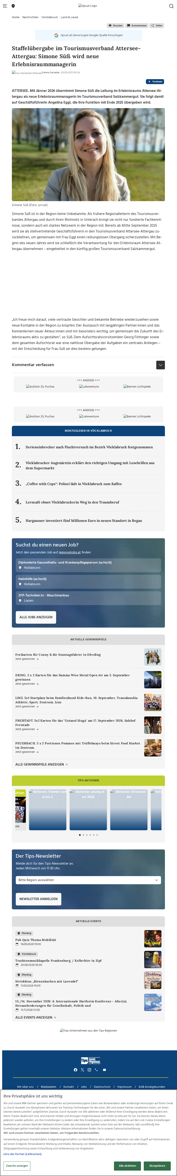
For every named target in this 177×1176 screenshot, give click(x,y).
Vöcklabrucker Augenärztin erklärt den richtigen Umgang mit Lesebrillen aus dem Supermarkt (90, 465)
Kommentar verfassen (33, 365)
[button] (6, 6)
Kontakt (68, 1087)
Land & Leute (69, 17)
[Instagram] (89, 1070)
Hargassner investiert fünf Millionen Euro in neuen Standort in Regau (84, 520)
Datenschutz (102, 1087)
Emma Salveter (51, 72)
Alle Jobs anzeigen (35, 617)
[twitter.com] (82, 1070)
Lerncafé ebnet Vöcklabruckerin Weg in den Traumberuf (72, 502)
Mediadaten (48, 1087)
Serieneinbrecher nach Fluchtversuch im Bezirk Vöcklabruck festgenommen (89, 447)
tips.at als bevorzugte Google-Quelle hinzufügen (92, 35)
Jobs (84, 1087)
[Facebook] (75, 1070)
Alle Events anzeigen (34, 1018)
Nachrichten (30, 17)
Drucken (118, 26)
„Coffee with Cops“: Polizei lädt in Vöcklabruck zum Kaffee (74, 484)
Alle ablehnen (127, 1166)
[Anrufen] (97, 1070)
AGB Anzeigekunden (152, 1087)
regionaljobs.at (70, 552)
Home (15, 17)
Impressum (124, 1087)
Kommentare (139, 26)
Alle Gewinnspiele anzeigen (40, 765)
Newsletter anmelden (38, 899)
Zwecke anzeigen (17, 1166)
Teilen (159, 26)
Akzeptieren (157, 1166)
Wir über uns (25, 1087)
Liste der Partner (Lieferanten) (22, 1154)
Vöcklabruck (49, 17)
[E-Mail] (105, 1070)
